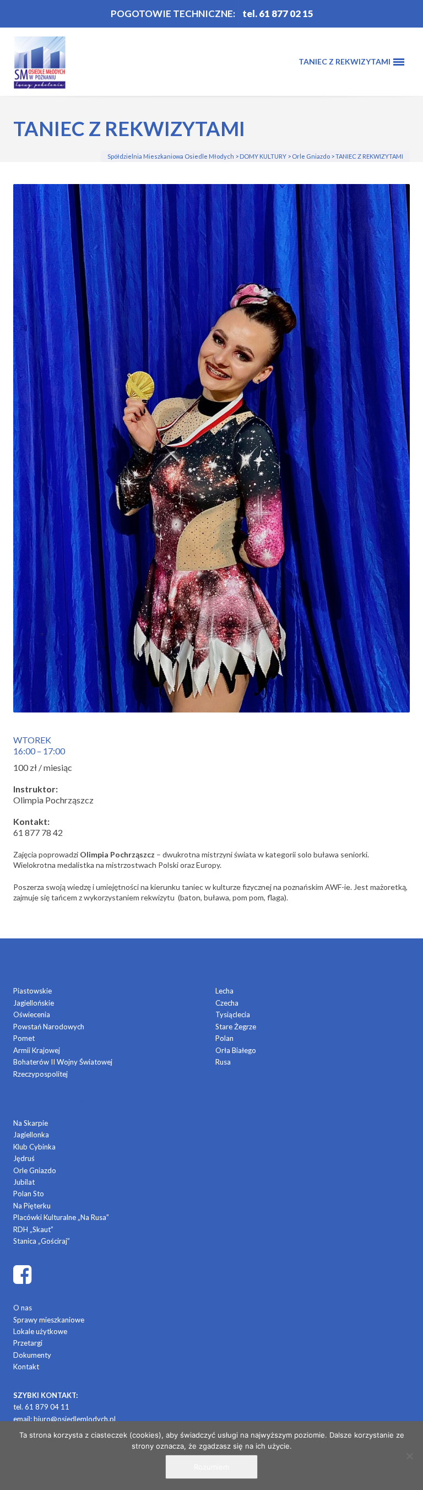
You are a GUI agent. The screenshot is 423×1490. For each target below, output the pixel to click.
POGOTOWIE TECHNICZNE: (173, 13)
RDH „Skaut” (33, 1229)
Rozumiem (211, 1466)
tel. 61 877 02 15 (277, 13)
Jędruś (24, 1158)
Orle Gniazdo (34, 1170)
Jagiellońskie (33, 1002)
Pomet (24, 1038)
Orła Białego (235, 1050)
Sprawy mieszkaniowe (48, 1319)
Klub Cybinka (34, 1146)
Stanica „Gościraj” (41, 1241)
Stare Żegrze (235, 1026)
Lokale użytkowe (40, 1331)
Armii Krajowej (36, 1050)
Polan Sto (28, 1193)
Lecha (224, 990)
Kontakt (26, 1366)
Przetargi (27, 1342)
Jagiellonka (31, 1134)
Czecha (226, 1002)
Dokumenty (32, 1355)
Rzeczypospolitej (40, 1074)
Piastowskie (32, 990)
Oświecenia (31, 1014)
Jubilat (24, 1182)
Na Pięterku (32, 1205)
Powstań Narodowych (48, 1026)
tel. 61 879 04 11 (41, 1406)
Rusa (223, 1061)
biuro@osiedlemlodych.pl (75, 1419)
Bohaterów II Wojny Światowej (62, 1061)
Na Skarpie (30, 1123)
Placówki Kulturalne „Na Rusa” (61, 1217)
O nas (22, 1307)
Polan (224, 1038)
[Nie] (409, 1455)
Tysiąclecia (232, 1014)
